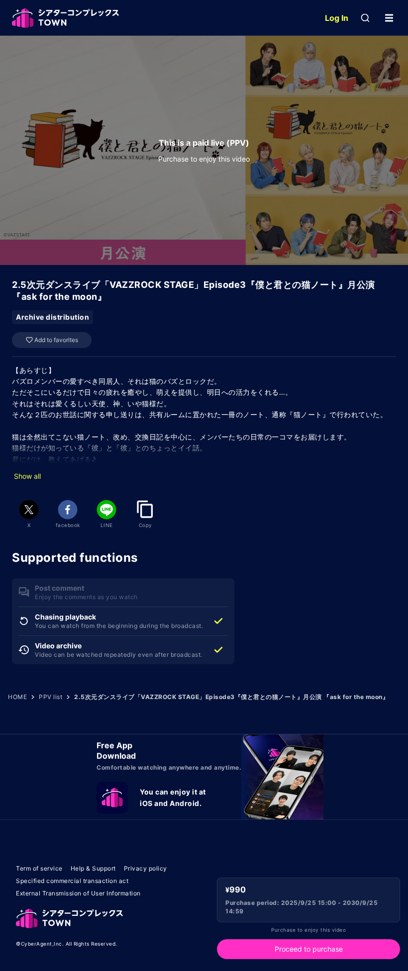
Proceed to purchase (309, 949)
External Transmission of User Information (78, 893)
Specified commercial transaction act (72, 880)
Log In (336, 18)
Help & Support (93, 868)
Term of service (39, 868)
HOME (17, 697)
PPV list (50, 697)
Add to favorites (56, 340)
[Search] (365, 18)
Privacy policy (145, 868)
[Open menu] (389, 18)
